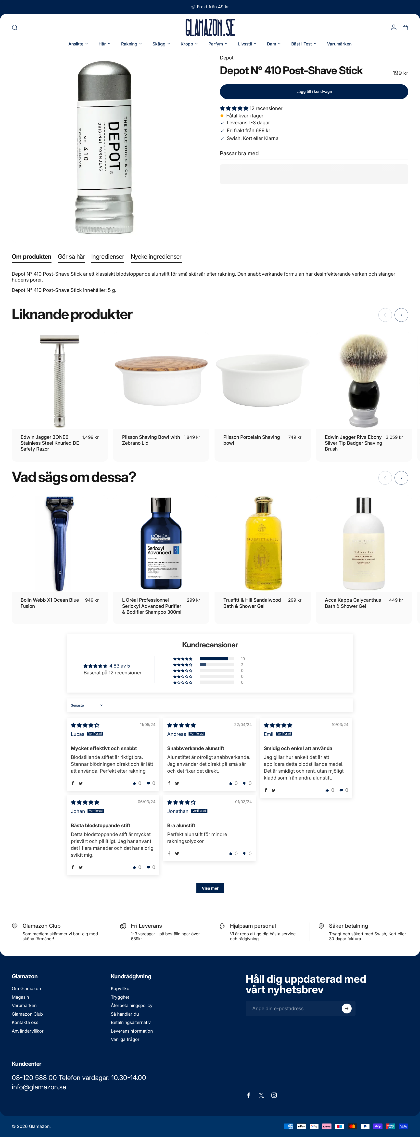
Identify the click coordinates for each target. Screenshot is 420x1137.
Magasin (20, 997)
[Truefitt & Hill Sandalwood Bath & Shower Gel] (263, 544)
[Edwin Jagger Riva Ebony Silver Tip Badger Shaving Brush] (364, 380)
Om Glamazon (26, 988)
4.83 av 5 (119, 666)
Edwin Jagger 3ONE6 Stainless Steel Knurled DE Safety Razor (50, 443)
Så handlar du (125, 1014)
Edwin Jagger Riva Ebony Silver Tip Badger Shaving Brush (353, 443)
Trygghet (120, 997)
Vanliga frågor (125, 1039)
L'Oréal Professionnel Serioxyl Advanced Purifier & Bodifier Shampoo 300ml (151, 606)
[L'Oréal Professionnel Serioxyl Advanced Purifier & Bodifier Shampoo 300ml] (161, 544)
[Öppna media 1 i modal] (106, 148)
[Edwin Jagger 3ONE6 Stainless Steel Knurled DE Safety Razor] (60, 380)
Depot (226, 58)
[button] (235, 108)
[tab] (31, 257)
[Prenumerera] (347, 1008)
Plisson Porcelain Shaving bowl (251, 440)
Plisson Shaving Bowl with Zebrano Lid (151, 440)
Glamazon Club (27, 1014)
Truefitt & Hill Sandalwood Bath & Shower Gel (252, 603)
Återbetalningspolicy (132, 1005)
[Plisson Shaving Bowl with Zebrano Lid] (161, 380)
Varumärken (24, 1005)
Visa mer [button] (210, 888)
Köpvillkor (121, 988)
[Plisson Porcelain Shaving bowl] (263, 380)
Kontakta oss (25, 1022)
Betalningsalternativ (131, 1022)
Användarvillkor (28, 1031)
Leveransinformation (132, 1031)
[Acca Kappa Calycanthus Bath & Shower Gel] (364, 544)
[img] (85, 725)
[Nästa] (401, 315)
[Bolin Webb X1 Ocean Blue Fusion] (60, 544)
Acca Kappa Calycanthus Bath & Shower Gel (353, 603)
